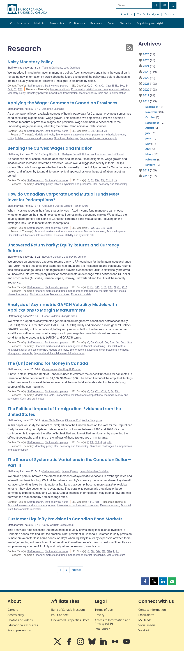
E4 (127, 85)
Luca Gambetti (72, 67)
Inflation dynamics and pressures (34, 138)
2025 (146, 60)
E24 (97, 180)
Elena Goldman (51, 316)
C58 (97, 342)
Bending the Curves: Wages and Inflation (50, 148)
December (151, 106)
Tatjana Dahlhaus (52, 67)
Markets (39, 23)
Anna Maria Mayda (53, 420)
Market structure (39, 294)
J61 (109, 442)
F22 (97, 442)
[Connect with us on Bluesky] (92, 644)
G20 (103, 228)
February (151, 159)
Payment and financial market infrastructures (59, 353)
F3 (105, 287)
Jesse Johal (66, 525)
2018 (146, 101)
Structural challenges (66, 138)
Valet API (144, 630)
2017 (146, 170)
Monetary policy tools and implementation (102, 93)
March (149, 154)
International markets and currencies (105, 290)
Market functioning (94, 231)
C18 (97, 85)
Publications (77, 23)
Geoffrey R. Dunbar (75, 256)
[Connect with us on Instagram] (81, 644)
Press (110, 23)
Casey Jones (49, 369)
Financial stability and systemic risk (74, 235)
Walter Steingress (92, 420)
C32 (108, 85)
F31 (110, 287)
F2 (91, 442)
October (150, 117)
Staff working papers (56, 85)
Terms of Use (104, 610)
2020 (146, 90)
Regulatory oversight (150, 23)
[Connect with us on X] (58, 644)
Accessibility (16, 615)
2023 (146, 72)
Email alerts (146, 615)
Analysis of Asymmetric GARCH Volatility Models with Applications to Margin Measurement (62, 307)
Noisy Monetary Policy (30, 62)
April (148, 149)
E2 (92, 180)
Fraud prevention (19, 630)
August (149, 128)
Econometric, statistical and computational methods (100, 89)
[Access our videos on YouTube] (126, 644)
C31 (97, 391)
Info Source (102, 629)
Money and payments (20, 353)
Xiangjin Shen (69, 316)
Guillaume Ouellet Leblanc (57, 205)
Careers (169, 14)
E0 (116, 85)
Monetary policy (16, 93)
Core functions (19, 23)
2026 (146, 54)
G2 (97, 228)
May (148, 143)
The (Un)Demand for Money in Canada (48, 363)
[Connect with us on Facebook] (69, 644)
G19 (112, 342)
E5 (15, 89)
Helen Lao (88, 154)
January (150, 164)
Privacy (99, 615)
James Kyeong (70, 471)
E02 (122, 85)
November (151, 112)
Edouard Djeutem (52, 256)
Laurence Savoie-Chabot (109, 154)
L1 (117, 551)
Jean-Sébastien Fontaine (94, 471)
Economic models (81, 294)
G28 (129, 342)
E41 (117, 391)
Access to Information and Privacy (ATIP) (112, 622)
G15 (124, 287)
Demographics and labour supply (98, 138)
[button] (145, 581)
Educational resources (23, 625)
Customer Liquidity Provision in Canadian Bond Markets (65, 519)
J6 (104, 442)
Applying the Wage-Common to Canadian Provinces (62, 103)
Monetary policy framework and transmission (52, 93)
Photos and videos (20, 620)
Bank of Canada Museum (68, 610)
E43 (10, 89)
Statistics (125, 23)
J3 (105, 131)
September (152, 122)
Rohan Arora (81, 205)
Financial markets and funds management (59, 231)
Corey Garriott (50, 525)
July (147, 133)
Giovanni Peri (72, 420)
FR (164, 5)
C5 (92, 342)
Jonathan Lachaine (53, 108)
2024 (146, 66)
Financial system (116, 231)
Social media (146, 625)
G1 (92, 228)
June (148, 138)
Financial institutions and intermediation (30, 235)
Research (96, 23)
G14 (98, 551)
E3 (102, 180)
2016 (146, 176)
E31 (107, 180)
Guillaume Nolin (51, 471)
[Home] (27, 9)
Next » (76, 570)
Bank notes (57, 23)
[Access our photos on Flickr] (115, 644)
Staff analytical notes (56, 131)
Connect (59, 615)
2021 (146, 84)
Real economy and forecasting (110, 184)
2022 (146, 78)
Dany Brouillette (51, 154)
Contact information (152, 610)
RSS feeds (144, 620)
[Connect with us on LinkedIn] (104, 644)
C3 (103, 85)
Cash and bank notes (32, 398)
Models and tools (60, 89)
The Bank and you (148, 14)
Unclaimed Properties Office (70, 620)
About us (126, 14)
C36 (103, 391)
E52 (20, 89)
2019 (146, 95)
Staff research (35, 85)
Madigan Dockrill (71, 154)
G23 (109, 228)
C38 (97, 131)
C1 (92, 85)
